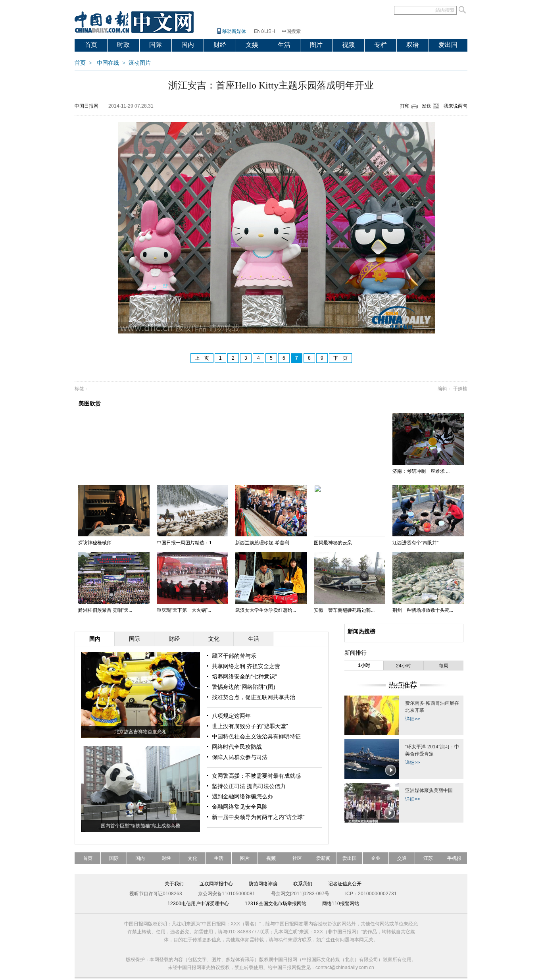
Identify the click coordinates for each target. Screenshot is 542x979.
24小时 (403, 666)
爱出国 (447, 44)
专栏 (380, 44)
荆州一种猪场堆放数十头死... (422, 610)
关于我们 (174, 883)
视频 (348, 44)
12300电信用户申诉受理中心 (198, 903)
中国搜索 (291, 31)
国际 (155, 44)
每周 (443, 666)
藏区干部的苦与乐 (234, 656)
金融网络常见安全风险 (239, 807)
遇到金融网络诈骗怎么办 (242, 796)
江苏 (428, 858)
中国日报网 (86, 106)
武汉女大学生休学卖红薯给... (265, 610)
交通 (402, 858)
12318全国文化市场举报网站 (275, 903)
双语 (412, 44)
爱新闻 (323, 858)
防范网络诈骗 (263, 883)
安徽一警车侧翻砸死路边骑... (344, 610)
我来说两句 (455, 106)
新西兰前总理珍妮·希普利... (264, 542)
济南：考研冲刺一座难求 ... (421, 471)
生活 (284, 44)
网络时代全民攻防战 (237, 747)
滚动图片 (140, 63)
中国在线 (108, 63)
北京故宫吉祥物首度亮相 (140, 731)
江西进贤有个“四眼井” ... (417, 542)
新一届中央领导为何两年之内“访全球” (258, 817)
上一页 (202, 358)
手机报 (454, 858)
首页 (91, 44)
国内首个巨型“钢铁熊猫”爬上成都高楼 (140, 826)
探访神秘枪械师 (94, 542)
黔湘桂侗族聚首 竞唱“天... (105, 610)
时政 (123, 44)
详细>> (412, 719)
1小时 (364, 665)
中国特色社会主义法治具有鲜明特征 (256, 736)
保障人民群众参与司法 (239, 757)
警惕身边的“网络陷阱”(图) (243, 687)
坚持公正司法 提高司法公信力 (249, 786)
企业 (376, 858)
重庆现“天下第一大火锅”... (184, 610)
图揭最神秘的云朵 (333, 542)
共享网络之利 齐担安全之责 (246, 666)
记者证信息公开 (344, 883)
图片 (316, 44)
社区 (297, 858)
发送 (426, 106)
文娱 (252, 44)
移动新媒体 (234, 31)
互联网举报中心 (216, 883)
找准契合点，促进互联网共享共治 (253, 697)
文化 (192, 858)
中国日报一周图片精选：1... (186, 542)
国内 (187, 44)
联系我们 (302, 883)
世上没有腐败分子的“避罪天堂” (250, 726)
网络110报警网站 (340, 903)
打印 (404, 106)
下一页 (340, 358)
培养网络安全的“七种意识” (244, 676)
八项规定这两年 (231, 716)
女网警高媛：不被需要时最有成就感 (256, 776)
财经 (219, 44)
